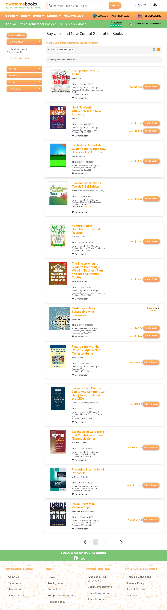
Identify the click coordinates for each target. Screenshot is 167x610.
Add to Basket (151, 86)
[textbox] (77, 5)
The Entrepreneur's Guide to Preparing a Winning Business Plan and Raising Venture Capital (87, 270)
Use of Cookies (136, 589)
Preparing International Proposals (88, 471)
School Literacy (96, 599)
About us (13, 576)
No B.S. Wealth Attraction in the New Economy (86, 111)
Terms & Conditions (139, 576)
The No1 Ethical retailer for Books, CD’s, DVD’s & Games (45, 24)
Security (132, 595)
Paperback (89, 206)
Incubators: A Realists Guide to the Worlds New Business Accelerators (89, 148)
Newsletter (14, 589)
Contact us (54, 589)
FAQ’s (51, 576)
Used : (135, 86)
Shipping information (61, 595)
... (115, 542)
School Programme (99, 593)
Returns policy (56, 601)
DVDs (37, 16)
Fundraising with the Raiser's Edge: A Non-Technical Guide (87, 350)
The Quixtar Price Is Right (85, 72)
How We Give (73, 16)
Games (52, 16)
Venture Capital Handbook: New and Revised (86, 229)
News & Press (16, 595)
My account (15, 583)
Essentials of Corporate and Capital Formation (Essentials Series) (88, 435)
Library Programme (99, 586)
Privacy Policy (136, 583)
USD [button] (144, 5)
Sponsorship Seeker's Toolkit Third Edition (86, 184)
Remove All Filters (16, 35)
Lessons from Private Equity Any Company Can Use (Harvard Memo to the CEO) (89, 393)
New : (135, 131)
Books (10, 16)
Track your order (58, 583)
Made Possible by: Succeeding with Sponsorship (84, 311)
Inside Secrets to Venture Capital (83, 505)
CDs (24, 16)
